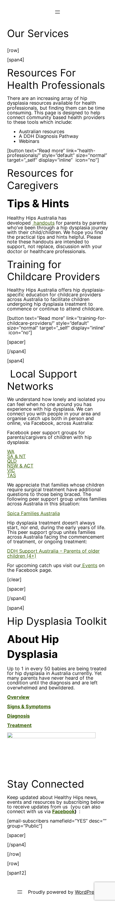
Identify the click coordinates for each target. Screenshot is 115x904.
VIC (11, 470)
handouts (43, 223)
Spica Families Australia (33, 513)
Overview (18, 697)
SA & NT (16, 456)
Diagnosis (18, 716)
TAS (11, 475)
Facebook (63, 811)
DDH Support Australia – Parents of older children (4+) (53, 553)
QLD (12, 461)
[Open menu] (57, 12)
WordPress (87, 892)
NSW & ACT (20, 466)
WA (10, 451)
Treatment (19, 725)
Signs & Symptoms (29, 706)
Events (89, 565)
